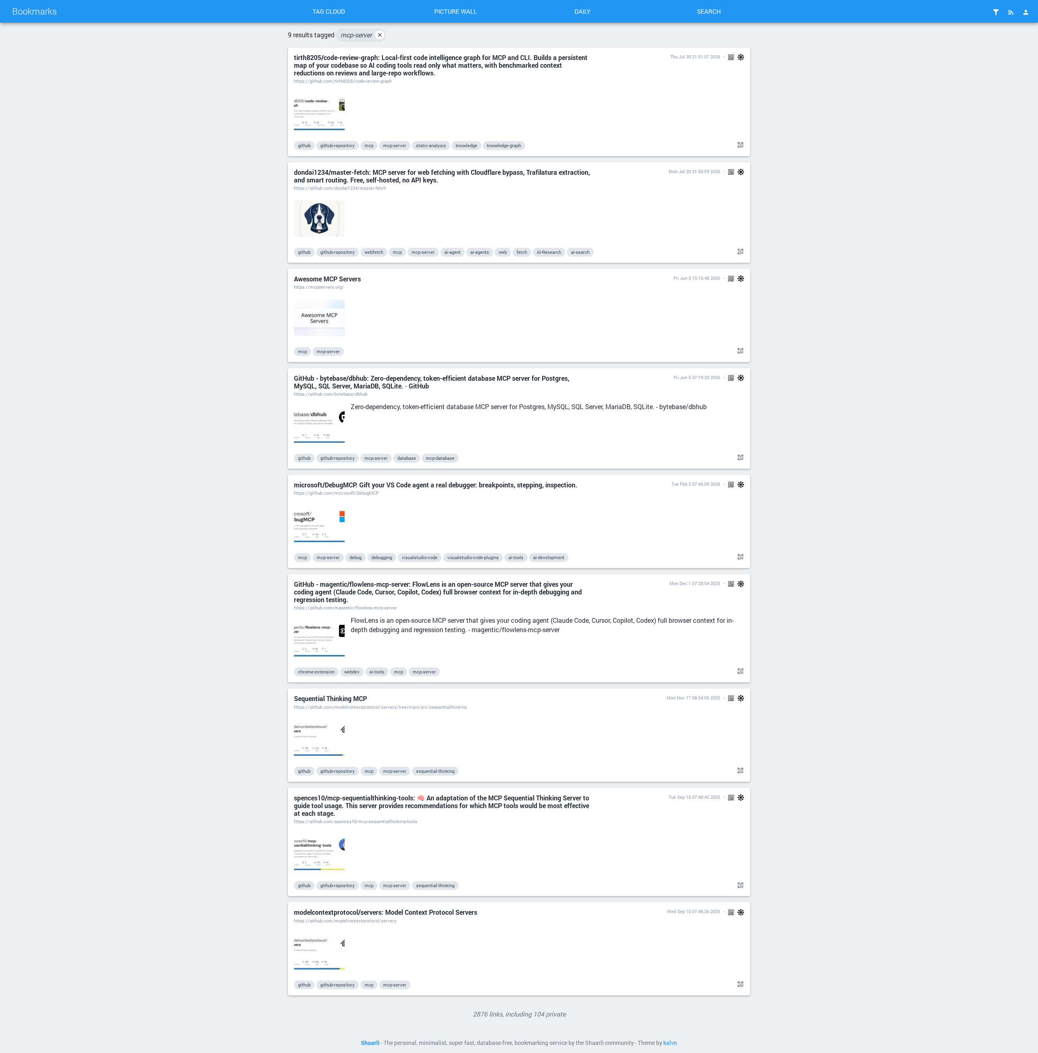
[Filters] (996, 12)
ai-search (580, 252)
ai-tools (515, 557)
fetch (522, 252)
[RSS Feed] (1011, 12)
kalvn (670, 1043)
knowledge (466, 145)
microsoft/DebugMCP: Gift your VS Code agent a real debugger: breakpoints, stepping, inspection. (435, 485)
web (503, 252)
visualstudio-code (420, 557)
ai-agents (479, 252)
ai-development (548, 557)
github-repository (337, 145)
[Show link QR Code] (739, 145)
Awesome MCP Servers (327, 279)
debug (356, 557)
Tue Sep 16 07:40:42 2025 (694, 797)
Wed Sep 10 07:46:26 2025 (693, 911)
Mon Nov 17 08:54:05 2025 (693, 698)
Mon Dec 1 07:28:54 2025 (694, 583)
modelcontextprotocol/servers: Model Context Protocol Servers (385, 912)
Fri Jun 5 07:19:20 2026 (696, 377)
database (406, 458)
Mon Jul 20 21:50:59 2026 (694, 171)
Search (709, 11)
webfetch (374, 252)
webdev (352, 672)
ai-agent (452, 252)
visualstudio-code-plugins (473, 557)
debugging (381, 557)
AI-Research (549, 252)
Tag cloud (329, 11)
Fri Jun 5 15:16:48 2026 (696, 278)
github (304, 145)
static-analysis (431, 145)
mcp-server (361, 34)
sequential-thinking (435, 771)
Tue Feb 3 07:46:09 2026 (695, 484)
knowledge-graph (504, 145)
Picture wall (455, 11)
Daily (582, 11)
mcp (369, 145)
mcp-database (440, 458)
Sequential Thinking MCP (330, 698)
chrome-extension (316, 672)
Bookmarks (34, 11)
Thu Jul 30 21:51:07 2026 (695, 57)
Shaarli (370, 1043)
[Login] (1026, 12)
